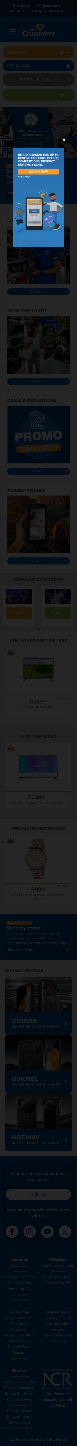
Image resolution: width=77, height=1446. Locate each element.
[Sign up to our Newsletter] (38, 197)
